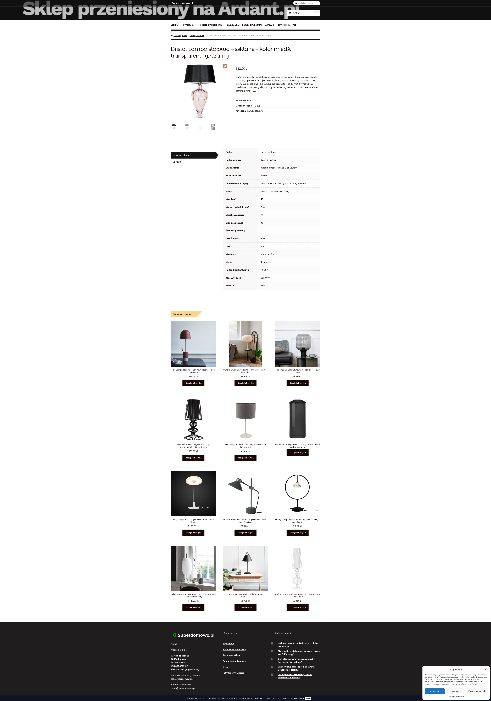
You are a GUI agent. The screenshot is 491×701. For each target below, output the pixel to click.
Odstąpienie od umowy (234, 661)
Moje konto (228, 643)
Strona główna (180, 35)
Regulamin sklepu (232, 655)
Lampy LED (233, 25)
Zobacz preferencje (477, 691)
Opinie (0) (177, 162)
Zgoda (308, 698)
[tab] (193, 155)
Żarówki (269, 25)
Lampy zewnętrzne (252, 25)
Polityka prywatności (456, 696)
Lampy (174, 25)
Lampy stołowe (196, 35)
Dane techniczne (181, 155)
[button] (486, 669)
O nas (225, 667)
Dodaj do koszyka (193, 383)
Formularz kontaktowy (234, 649)
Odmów (455, 691)
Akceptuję (434, 691)
